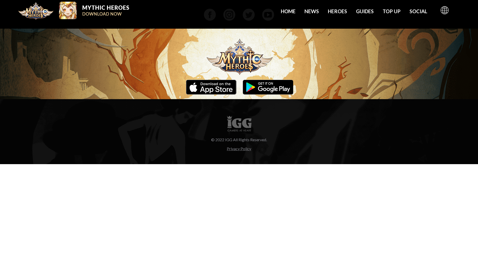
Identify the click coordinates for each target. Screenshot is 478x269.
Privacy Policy (239, 148)
